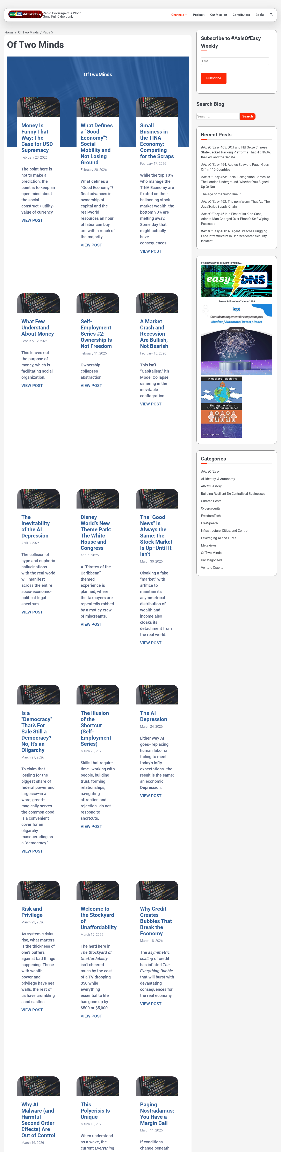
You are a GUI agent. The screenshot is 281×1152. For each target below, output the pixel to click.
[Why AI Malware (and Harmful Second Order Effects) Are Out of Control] (38, 1095)
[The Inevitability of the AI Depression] (38, 507)
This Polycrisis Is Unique (95, 1110)
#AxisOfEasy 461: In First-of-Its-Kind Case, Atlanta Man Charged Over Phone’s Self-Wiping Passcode (235, 219)
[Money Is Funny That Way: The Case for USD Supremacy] (38, 116)
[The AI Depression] (157, 703)
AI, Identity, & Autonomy (218, 479)
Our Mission (218, 15)
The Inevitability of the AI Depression (35, 526)
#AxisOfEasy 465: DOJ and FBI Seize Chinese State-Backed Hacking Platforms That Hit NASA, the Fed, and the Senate (236, 152)
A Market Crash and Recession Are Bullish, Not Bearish (154, 333)
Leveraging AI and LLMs (218, 538)
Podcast (198, 15)
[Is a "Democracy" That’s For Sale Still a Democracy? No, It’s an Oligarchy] (38, 703)
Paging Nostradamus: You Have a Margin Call (157, 1113)
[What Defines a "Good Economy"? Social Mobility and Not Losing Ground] (98, 116)
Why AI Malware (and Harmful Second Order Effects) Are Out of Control (38, 1119)
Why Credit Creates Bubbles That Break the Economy (156, 921)
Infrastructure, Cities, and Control (224, 531)
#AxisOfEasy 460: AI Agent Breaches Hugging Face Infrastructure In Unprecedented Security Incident (234, 236)
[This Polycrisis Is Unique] (98, 1095)
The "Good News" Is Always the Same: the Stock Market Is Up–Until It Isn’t (156, 535)
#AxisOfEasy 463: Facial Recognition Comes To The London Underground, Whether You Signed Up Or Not (235, 182)
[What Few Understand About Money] (38, 312)
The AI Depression (153, 716)
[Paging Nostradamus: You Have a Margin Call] (157, 1095)
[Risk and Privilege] (38, 899)
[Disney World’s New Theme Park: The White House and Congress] (98, 507)
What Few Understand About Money (37, 327)
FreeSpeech (209, 523)
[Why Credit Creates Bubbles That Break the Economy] (157, 899)
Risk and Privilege (32, 912)
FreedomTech (211, 516)
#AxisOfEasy (210, 471)
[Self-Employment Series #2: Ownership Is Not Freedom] (98, 312)
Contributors (241, 15)
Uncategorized (211, 560)
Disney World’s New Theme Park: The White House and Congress (96, 532)
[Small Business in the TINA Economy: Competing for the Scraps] (157, 116)
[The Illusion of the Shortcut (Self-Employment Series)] (98, 703)
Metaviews (209, 545)
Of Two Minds (211, 553)
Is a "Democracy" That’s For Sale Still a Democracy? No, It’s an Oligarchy (36, 731)
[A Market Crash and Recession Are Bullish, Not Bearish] (157, 312)
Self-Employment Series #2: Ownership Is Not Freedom (96, 333)
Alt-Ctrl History (211, 486)
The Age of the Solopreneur (220, 194)
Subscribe (213, 78)
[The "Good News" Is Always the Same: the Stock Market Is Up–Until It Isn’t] (157, 507)
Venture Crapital (212, 568)
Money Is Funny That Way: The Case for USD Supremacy (37, 137)
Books (260, 15)
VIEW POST (32, 220)
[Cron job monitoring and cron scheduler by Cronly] (236, 374)
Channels (177, 15)
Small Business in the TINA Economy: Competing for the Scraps (157, 140)
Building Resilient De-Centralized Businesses (233, 494)
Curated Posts (211, 501)
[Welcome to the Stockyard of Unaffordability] (98, 899)
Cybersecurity (211, 508)
